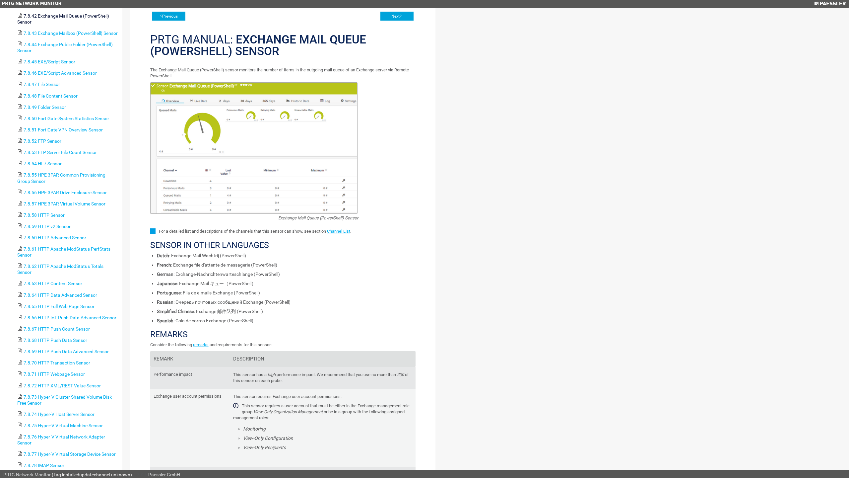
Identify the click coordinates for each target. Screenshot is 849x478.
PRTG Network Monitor (27, 474)
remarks (201, 344)
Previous (170, 16)
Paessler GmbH (164, 474)
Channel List (338, 231)
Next (395, 16)
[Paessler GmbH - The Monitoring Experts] (830, 4)
